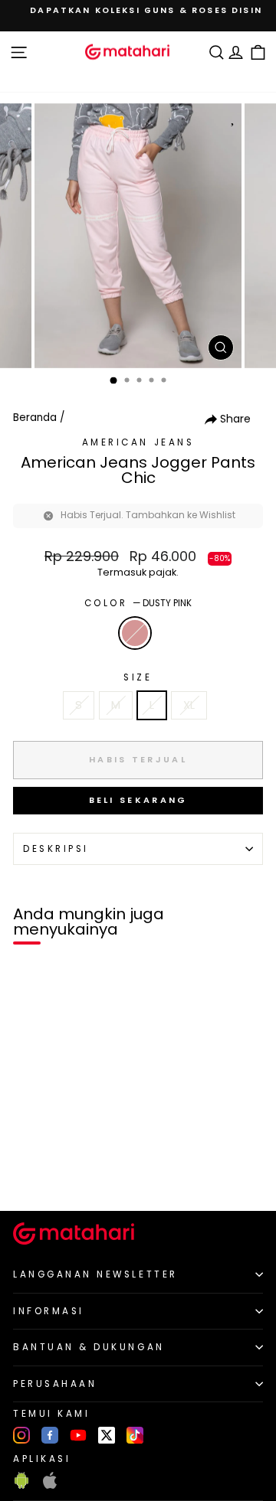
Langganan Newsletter (95, 1274)
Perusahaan (55, 1384)
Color (138, 603)
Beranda (35, 417)
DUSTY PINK (135, 633)
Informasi (48, 1311)
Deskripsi (56, 849)
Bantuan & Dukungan (89, 1347)
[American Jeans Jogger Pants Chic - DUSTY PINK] (29, 1173)
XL (189, 705)
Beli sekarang (138, 800)
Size (137, 677)
